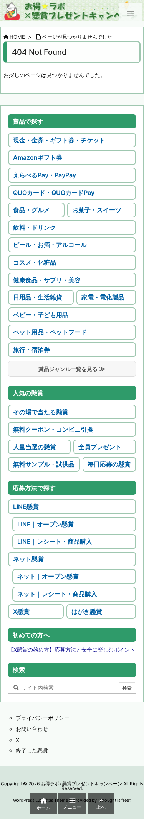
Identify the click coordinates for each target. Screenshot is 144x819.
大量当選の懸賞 (34, 447)
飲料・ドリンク (34, 227)
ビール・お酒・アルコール (50, 244)
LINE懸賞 (26, 506)
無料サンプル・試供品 (43, 464)
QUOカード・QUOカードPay (53, 192)
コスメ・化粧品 (34, 262)
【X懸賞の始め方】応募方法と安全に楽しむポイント (71, 649)
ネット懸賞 (28, 559)
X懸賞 (21, 611)
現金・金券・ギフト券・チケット (59, 140)
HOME (17, 37)
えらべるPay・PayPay (44, 175)
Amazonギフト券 (37, 157)
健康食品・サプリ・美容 (47, 280)
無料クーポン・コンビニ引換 (53, 429)
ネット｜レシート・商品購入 (57, 594)
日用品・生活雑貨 (37, 297)
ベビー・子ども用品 (40, 315)
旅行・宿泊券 (31, 349)
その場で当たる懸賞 (40, 412)
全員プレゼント (99, 447)
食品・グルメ (31, 210)
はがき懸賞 (86, 611)
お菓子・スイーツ (96, 210)
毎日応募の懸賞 (109, 464)
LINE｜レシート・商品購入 (54, 541)
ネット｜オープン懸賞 (48, 576)
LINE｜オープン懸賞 (45, 524)
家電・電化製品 (102, 297)
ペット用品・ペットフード (50, 332)
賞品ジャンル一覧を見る (68, 369)
